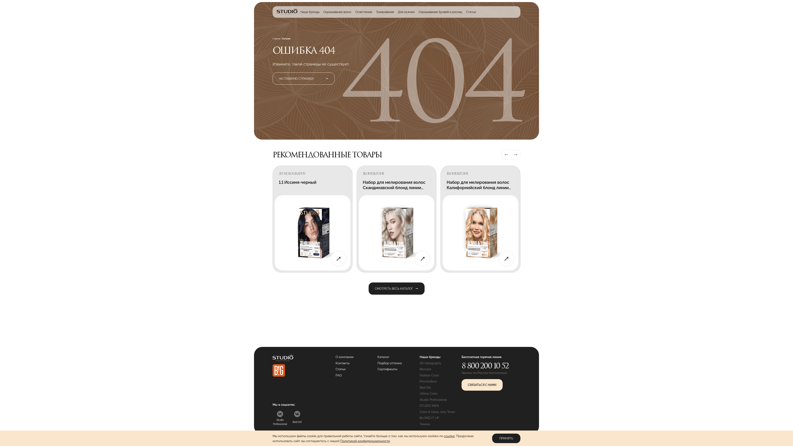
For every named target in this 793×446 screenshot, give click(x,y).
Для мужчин (406, 12)
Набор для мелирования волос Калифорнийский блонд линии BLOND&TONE (478, 188)
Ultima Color (428, 393)
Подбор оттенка (390, 363)
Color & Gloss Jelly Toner (437, 412)
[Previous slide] (506, 154)
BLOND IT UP (429, 418)
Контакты (343, 363)
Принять (506, 438)
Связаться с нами (482, 385)
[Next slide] (515, 154)
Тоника (425, 424)
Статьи (471, 12)
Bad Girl (425, 387)
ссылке (449, 436)
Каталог (383, 357)
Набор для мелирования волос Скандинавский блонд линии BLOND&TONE (394, 188)
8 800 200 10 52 (485, 365)
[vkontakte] (280, 414)
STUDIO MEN (429, 406)
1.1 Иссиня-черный (297, 182)
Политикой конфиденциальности (365, 441)
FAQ (339, 375)
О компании (345, 357)
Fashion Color (429, 375)
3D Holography (430, 363)
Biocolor (425, 369)
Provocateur (428, 381)
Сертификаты (387, 369)
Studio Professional (433, 400)
